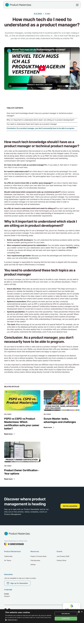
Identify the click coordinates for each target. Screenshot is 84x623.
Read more (47, 617)
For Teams (7, 560)
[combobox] (79, 612)
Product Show (61, 560)
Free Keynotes (35, 560)
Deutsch (7, 596)
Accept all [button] (66, 618)
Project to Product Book (39, 556)
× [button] (81, 612)
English (6, 593)
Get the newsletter (70, 506)
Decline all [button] (66, 613)
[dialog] (42, 616)
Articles (33, 564)
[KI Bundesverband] (14, 544)
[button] (77, 4)
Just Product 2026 (63, 556)
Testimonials (8, 556)
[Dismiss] (79, 605)
